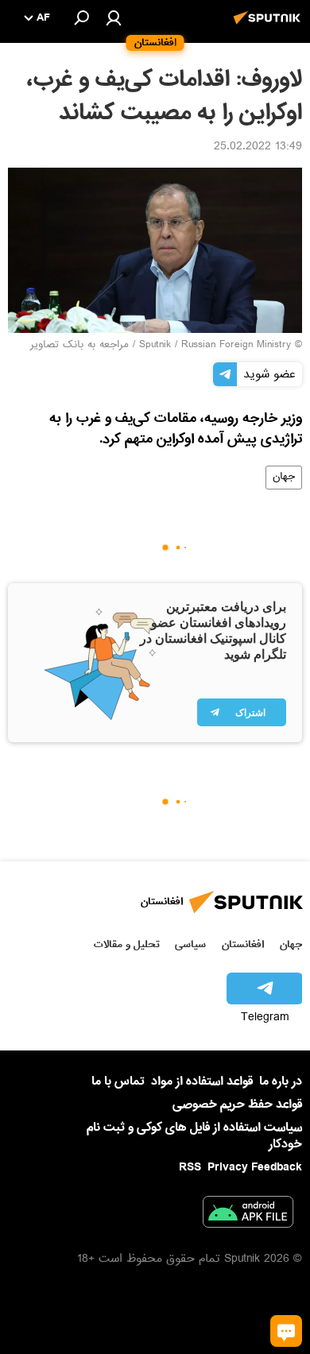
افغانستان (243, 944)
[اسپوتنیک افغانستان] (269, 26)
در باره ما (280, 1081)
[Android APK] (248, 1215)
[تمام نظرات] (286, 1331)
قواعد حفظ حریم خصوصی (237, 1104)
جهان (284, 477)
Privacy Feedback (254, 1167)
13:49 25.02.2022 (258, 148)
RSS (190, 1167)
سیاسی (190, 944)
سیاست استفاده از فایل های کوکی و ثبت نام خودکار (194, 1135)
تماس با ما (118, 1081)
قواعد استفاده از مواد (202, 1081)
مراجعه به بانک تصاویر (79, 345)
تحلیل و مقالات (127, 944)
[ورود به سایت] (114, 17)
